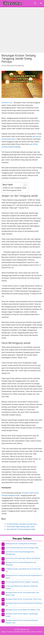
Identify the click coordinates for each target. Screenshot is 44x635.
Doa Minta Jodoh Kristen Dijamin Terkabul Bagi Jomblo (22, 615)
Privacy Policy (25, 632)
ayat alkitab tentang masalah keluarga (20, 145)
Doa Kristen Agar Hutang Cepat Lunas (20, 526)
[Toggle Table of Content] (23, 185)
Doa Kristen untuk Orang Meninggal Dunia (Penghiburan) (20, 553)
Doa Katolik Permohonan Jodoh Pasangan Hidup (22, 547)
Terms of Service (37, 632)
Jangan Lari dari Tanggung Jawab (14, 188)
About (4, 632)
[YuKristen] (13, 3)
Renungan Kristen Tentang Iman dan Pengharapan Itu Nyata (24, 576)
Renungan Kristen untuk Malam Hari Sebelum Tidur (23, 609)
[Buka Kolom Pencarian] (35, 3)
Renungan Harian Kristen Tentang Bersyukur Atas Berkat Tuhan (22, 593)
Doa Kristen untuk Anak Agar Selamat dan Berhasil (23, 558)
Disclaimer (17, 632)
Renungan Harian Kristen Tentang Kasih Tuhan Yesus (23, 599)
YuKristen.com (24, 629)
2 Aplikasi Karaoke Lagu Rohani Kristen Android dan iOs (23, 570)
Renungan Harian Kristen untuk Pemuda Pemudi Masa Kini (24, 604)
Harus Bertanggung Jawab (12, 190)
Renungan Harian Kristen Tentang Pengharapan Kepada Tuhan (22, 621)
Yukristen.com (7, 102)
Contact (10, 632)
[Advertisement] (22, 30)
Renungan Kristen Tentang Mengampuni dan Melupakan (21, 563)
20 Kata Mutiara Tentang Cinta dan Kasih (22, 524)
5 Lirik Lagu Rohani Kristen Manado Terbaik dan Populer (22, 587)
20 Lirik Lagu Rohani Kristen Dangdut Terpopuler (22, 582)
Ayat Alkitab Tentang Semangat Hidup (21, 529)
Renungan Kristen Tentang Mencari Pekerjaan (21, 543)
